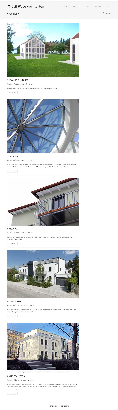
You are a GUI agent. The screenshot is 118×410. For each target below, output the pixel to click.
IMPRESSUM (53, 406)
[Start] (103, 13)
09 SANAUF (13, 228)
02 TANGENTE (14, 301)
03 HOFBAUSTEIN (16, 376)
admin (11, 84)
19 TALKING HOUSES (17, 80)
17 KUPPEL (12, 156)
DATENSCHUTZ (64, 406)
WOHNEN (108, 13)
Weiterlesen (13, 92)
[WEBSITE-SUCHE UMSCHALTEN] (108, 6)
